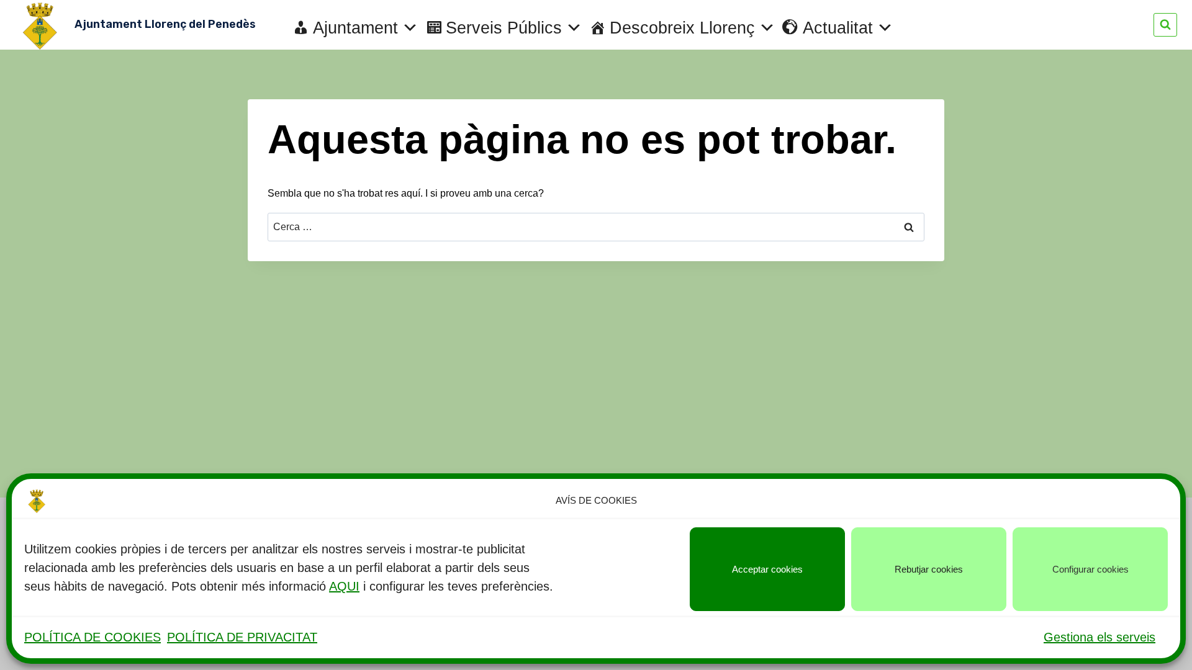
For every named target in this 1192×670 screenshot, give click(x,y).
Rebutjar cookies (929, 569)
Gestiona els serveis (1099, 637)
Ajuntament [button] (355, 28)
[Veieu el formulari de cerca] (1165, 25)
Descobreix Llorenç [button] (682, 28)
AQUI (344, 586)
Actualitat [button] (838, 28)
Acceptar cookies (767, 569)
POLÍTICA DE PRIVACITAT (242, 637)
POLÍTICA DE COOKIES (92, 637)
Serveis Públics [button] (504, 28)
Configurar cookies (1090, 569)
